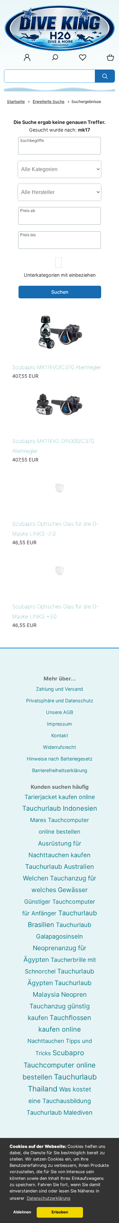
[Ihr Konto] (25, 59)
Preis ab (27, 211)
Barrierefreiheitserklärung (59, 770)
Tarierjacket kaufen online (59, 796)
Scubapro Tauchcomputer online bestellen (59, 1065)
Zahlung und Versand (59, 689)
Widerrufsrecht (59, 747)
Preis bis (28, 235)
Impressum (59, 724)
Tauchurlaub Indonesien (59, 808)
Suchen (59, 292)
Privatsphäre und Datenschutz (59, 700)
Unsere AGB (59, 712)
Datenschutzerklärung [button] (48, 1198)
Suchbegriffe (32, 141)
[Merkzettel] (81, 59)
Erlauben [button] (60, 1212)
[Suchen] (105, 76)
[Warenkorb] (109, 59)
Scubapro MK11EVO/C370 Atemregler (56, 367)
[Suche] (53, 59)
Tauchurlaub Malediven (59, 1112)
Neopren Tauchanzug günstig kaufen (59, 1006)
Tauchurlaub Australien (59, 866)
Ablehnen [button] (22, 1212)
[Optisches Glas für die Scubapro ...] (59, 511)
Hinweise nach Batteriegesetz (60, 759)
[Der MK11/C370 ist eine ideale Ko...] (59, 355)
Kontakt (59, 735)
